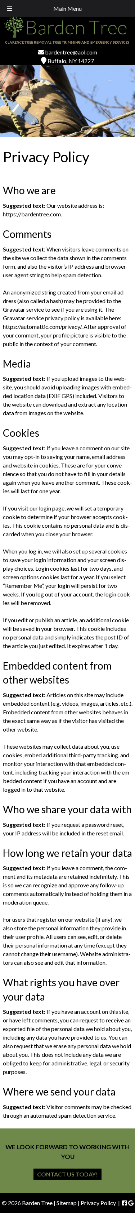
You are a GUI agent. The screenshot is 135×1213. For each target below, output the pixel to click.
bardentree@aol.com (71, 52)
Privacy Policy (98, 1202)
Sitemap (67, 1202)
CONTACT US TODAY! (67, 1174)
